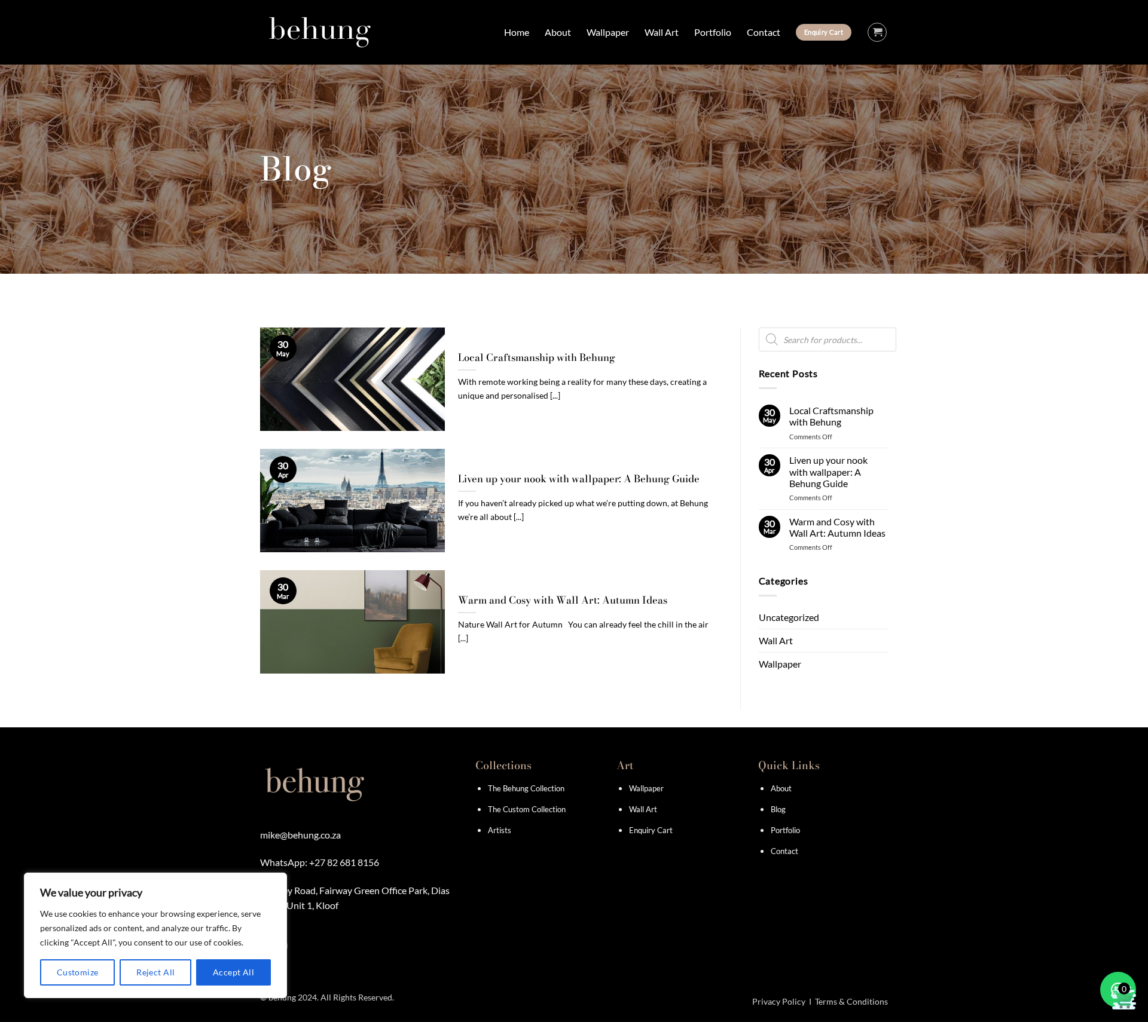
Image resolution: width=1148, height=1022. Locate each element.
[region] (155, 935)
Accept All (233, 972)
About (558, 32)
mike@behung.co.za (300, 834)
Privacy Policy (778, 1001)
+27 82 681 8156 (344, 862)
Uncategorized (789, 617)
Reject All (155, 972)
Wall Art (662, 32)
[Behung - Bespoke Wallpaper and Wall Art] (320, 32)
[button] (877, 32)
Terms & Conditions (851, 1001)
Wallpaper (608, 32)
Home (516, 32)
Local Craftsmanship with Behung (536, 358)
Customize (78, 972)
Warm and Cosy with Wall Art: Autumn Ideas (562, 600)
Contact (763, 32)
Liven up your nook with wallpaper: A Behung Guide (579, 479)
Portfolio (712, 32)
